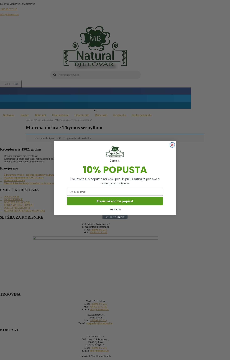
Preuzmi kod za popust (115, 201)
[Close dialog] (172, 144)
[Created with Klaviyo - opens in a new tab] (115, 217)
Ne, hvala (115, 209)
